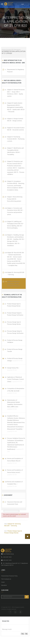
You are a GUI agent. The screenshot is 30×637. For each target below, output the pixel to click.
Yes (22, 633)
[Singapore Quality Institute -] (9, 4)
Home (3, 49)
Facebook (10, 611)
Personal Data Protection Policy (9, 576)
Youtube (20, 611)
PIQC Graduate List (6, 579)
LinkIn (15, 611)
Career (3, 582)
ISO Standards (16, 49)
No (26, 633)
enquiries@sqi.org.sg (8, 554)
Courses (8, 49)
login (20, 514)
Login (22, 4)
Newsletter (4, 585)
